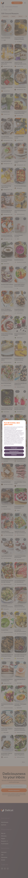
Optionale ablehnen (14, 451)
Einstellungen (14, 447)
